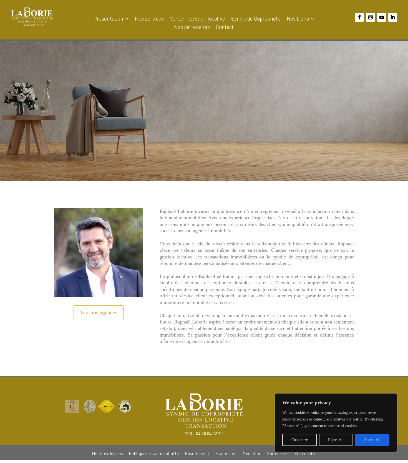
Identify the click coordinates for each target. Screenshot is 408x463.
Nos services (149, 19)
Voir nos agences (98, 312)
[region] (336, 423)
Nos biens (298, 19)
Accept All (372, 440)
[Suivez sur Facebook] (359, 17)
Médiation (252, 452)
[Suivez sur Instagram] (370, 17)
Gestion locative (207, 19)
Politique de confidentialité (154, 452)
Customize (299, 440)
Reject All (336, 440)
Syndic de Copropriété (256, 19)
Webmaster (305, 452)
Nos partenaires (192, 27)
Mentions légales (107, 452)
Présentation (108, 19)
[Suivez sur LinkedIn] (392, 17)
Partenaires (278, 452)
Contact (225, 27)
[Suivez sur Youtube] (381, 17)
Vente (176, 19)
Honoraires (225, 452)
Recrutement (197, 452)
